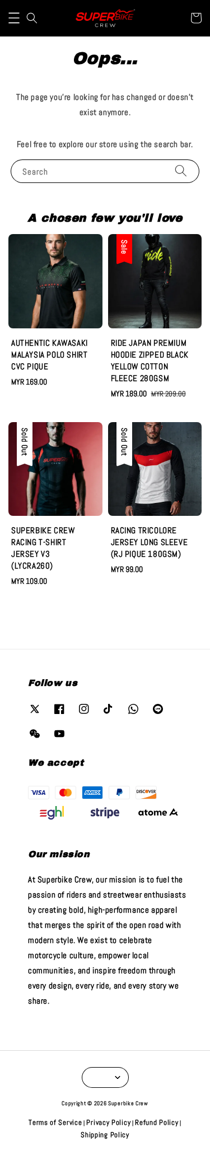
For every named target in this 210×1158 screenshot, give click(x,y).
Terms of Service (55, 1122)
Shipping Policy (105, 1134)
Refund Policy (156, 1122)
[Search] (181, 171)
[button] (14, 18)
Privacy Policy (108, 1122)
